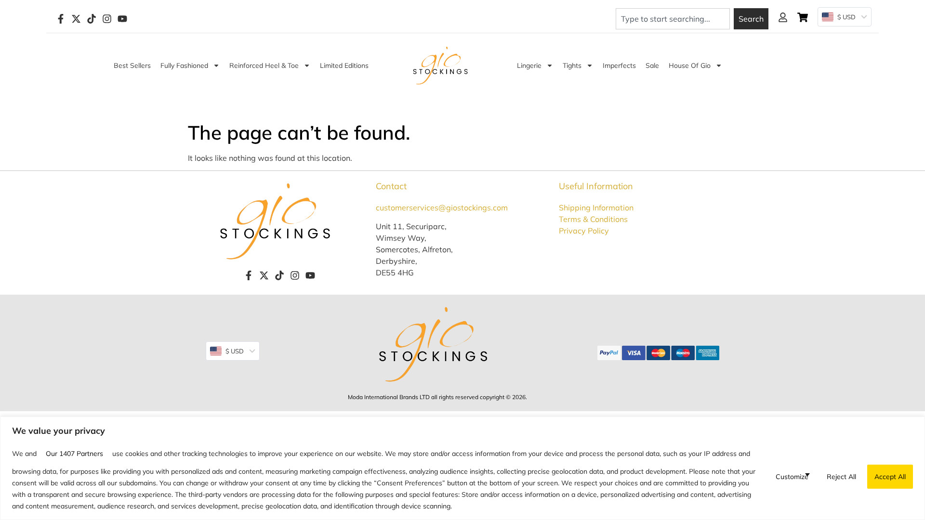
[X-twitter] (76, 19)
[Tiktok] (91, 19)
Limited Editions (344, 65)
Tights (572, 65)
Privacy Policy (584, 230)
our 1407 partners (74, 453)
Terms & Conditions (593, 219)
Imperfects (619, 65)
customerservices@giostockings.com (442, 207)
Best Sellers (132, 65)
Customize (792, 476)
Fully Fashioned (184, 65)
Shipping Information (596, 207)
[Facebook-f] (61, 19)
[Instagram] (107, 19)
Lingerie (529, 65)
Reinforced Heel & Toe (264, 65)
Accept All (890, 476)
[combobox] (673, 18)
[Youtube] (122, 19)
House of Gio (690, 65)
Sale (652, 65)
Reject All (841, 476)
